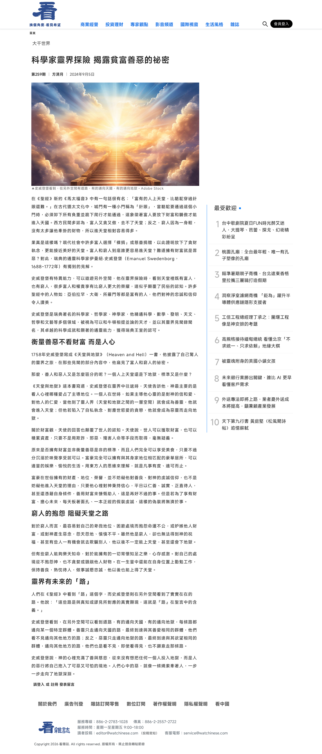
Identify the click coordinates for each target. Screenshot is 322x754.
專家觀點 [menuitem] (139, 24)
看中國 (222, 704)
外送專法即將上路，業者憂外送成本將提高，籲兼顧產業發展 (255, 402)
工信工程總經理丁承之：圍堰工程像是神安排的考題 (255, 320)
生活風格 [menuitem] (214, 24)
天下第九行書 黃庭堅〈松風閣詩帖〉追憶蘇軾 (254, 424)
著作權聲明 (165, 704)
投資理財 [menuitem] (114, 24)
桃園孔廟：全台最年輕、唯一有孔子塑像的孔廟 (255, 255)
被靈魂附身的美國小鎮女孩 (249, 361)
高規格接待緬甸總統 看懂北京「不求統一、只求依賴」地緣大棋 (256, 342)
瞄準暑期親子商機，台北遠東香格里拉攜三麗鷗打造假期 (255, 277)
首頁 (32, 33)
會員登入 (281, 23)
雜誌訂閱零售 (105, 704)
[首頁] (43, 11)
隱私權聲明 (196, 704)
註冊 (54, 684)
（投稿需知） (149, 733)
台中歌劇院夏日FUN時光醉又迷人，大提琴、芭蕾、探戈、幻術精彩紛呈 (255, 230)
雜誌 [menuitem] (234, 24)
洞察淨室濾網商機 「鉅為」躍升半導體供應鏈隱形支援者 (256, 298)
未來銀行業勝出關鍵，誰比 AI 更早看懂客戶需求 (257, 381)
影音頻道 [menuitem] (164, 24)
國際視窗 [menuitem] (189, 24)
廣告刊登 (73, 704)
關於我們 (47, 704)
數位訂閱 (136, 704)
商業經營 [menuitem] (89, 24)
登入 (41, 684)
